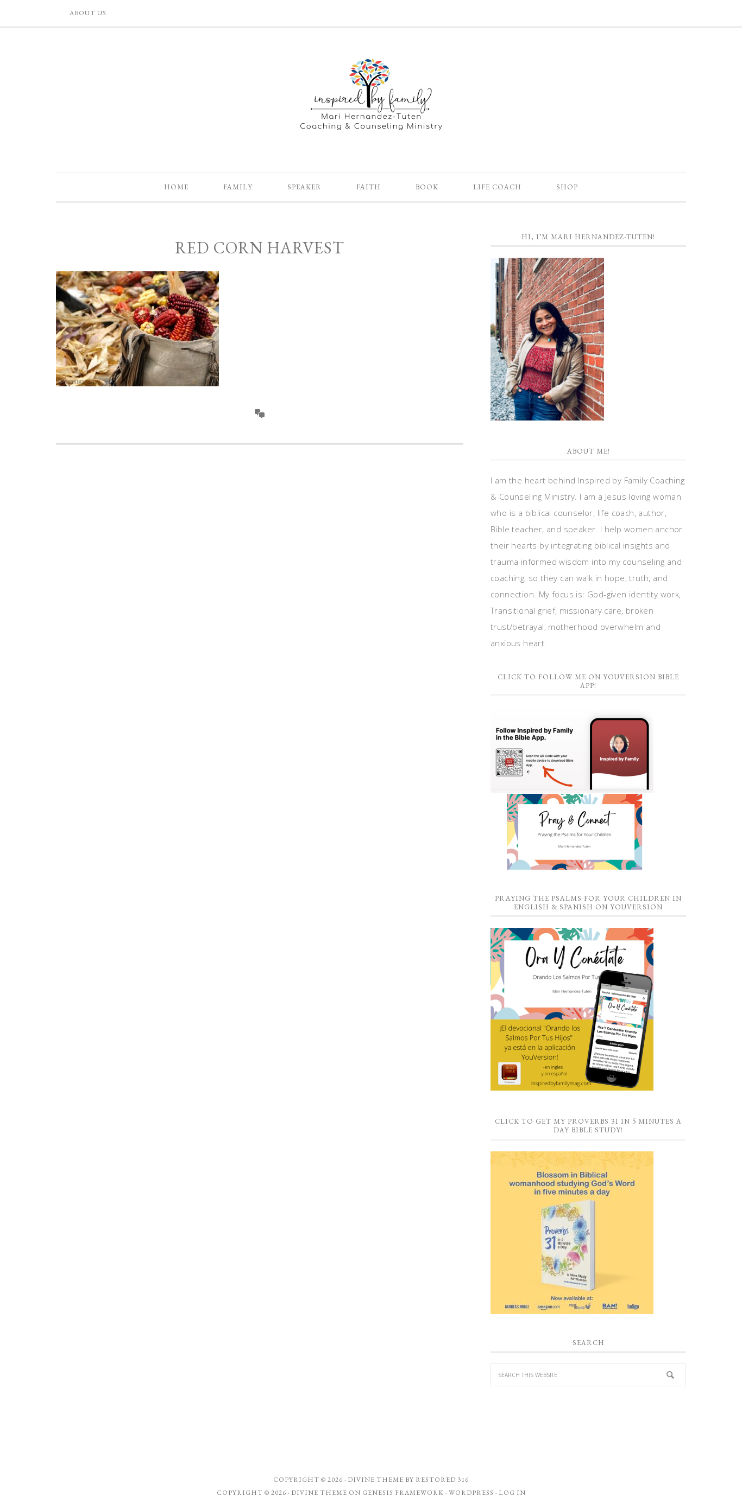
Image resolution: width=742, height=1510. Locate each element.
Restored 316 (442, 1479)
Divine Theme (319, 1492)
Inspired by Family (371, 94)
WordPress (471, 1492)
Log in (512, 1492)
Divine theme (376, 1479)
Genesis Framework (403, 1492)
